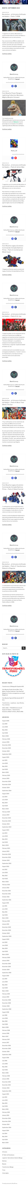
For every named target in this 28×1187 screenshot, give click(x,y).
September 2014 (6, 1127)
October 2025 (6, 751)
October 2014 (5, 1124)
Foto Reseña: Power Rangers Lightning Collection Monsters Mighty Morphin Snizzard (12, 95)
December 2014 (6, 1118)
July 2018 (4, 1015)
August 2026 (5, 720)
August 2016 (5, 1057)
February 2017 (6, 1039)
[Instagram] (12, 86)
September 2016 (6, 1054)
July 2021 (4, 906)
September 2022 (6, 863)
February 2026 (6, 739)
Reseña (4, 1164)
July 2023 (4, 833)
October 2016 (5, 1051)
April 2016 (5, 1069)
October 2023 (6, 824)
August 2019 (5, 975)
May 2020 (5, 948)
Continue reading (6, 53)
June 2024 (5, 799)
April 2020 (5, 951)
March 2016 (5, 1073)
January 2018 (5, 1033)
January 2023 (5, 851)
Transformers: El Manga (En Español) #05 (13, 686)
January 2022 (5, 887)
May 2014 (4, 1136)
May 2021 (4, 912)
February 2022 (6, 884)
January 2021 (5, 924)
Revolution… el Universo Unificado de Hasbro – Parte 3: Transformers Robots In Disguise (14, 566)
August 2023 (5, 830)
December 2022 (6, 854)
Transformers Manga (7, 1167)
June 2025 (5, 763)
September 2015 (6, 1091)
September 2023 (6, 827)
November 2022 (6, 857)
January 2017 (5, 1042)
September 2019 (6, 972)
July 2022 (4, 869)
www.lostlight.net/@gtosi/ (18, 154)
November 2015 (6, 1085)
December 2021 (6, 890)
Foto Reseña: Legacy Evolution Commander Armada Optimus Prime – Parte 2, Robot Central (12, 487)
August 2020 (5, 939)
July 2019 (4, 978)
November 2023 (6, 821)
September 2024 (6, 790)
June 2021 (5, 909)
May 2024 (5, 802)
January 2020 (5, 960)
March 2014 (5, 1142)
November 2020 (6, 930)
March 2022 (5, 881)
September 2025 (6, 754)
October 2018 (5, 1006)
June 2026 (5, 727)
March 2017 (5, 1036)
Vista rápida (5, 1173)
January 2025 (5, 778)
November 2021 (6, 893)
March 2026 (5, 736)
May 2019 (4, 985)
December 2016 (6, 1045)
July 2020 (4, 942)
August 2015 (5, 1094)
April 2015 (5, 1106)
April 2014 (5, 1139)
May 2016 (4, 1066)
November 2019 (6, 966)
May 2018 (4, 1021)
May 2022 (4, 875)
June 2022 (5, 872)
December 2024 (6, 781)
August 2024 (5, 793)
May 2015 (4, 1103)
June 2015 (5, 1100)
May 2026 (5, 730)
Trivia (3, 1170)
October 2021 (5, 896)
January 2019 (5, 997)
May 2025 (5, 766)
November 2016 (6, 1048)
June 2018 (5, 1018)
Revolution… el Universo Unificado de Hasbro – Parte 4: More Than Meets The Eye (14, 402)
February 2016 (6, 1076)
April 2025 (5, 769)
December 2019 (6, 963)
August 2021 (5, 903)
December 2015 (6, 1082)
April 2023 (5, 842)
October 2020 (6, 933)
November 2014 (6, 1121)
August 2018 (5, 1012)
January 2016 (5, 1079)
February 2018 (6, 1030)
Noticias (4, 1161)
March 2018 (5, 1027)
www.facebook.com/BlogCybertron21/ (15, 82)
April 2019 (5, 988)
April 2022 (5, 878)
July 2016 (4, 1060)
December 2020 (6, 927)
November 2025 (6, 748)
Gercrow (17, 79)
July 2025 (4, 760)
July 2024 (4, 796)
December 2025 (6, 745)
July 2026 (4, 723)
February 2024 (6, 812)
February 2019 (6, 994)
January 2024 (5, 815)
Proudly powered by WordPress (9, 1183)
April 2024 (5, 805)
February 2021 (6, 921)
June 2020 (5, 945)
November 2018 (6, 1003)
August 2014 (5, 1130)
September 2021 (6, 900)
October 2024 (6, 787)
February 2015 (6, 1112)
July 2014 (4, 1133)
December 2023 (6, 818)
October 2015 (5, 1088)
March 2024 (5, 808)
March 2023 (5, 845)
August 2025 (5, 757)
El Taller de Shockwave (8, 1155)
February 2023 (6, 848)
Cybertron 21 (10, 2)
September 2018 (6, 1009)
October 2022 (6, 860)
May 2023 (5, 839)
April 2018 (5, 1024)
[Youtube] (15, 158)
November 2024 (6, 784)
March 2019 (5, 991)
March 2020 (5, 954)
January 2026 (5, 742)
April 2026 (5, 733)
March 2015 (5, 1109)
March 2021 (5, 918)
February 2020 (6, 957)
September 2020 (6, 936)
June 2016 (5, 1063)
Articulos (4, 1152)
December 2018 (6, 1000)
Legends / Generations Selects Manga (12, 1158)
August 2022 (5, 866)
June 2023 (5, 836)
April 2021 (5, 915)
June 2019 (5, 981)
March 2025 (5, 772)
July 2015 (4, 1097)
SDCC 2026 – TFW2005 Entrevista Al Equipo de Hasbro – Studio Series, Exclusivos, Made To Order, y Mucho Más (12, 709)
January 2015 (5, 1115)
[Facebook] (15, 86)
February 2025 (6, 775)
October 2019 (5, 969)
